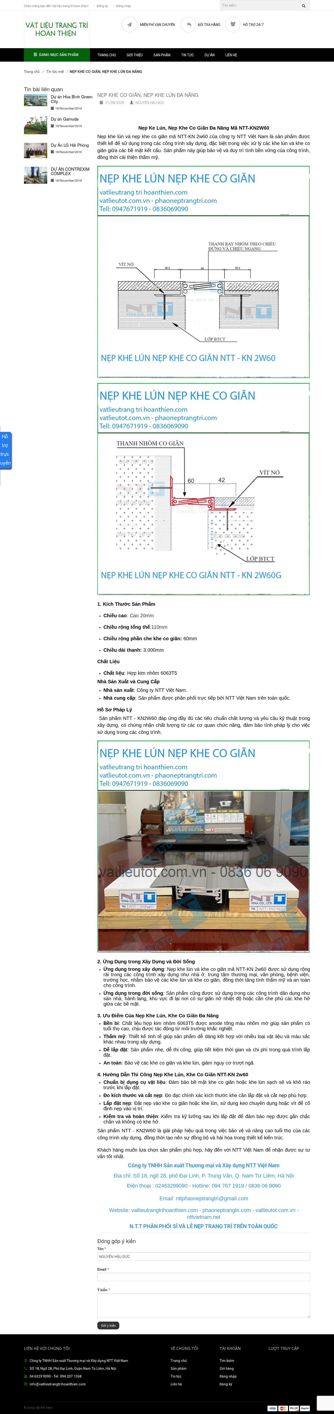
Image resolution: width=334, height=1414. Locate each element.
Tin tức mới (55, 71)
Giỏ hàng (227, 1368)
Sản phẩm (162, 55)
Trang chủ (179, 1361)
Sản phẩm (179, 1368)
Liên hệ (231, 55)
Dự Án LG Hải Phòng (70, 145)
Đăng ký (226, 1384)
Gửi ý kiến (108, 1325)
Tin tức (187, 55)
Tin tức (176, 1376)
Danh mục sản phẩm (58, 55)
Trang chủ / (34, 71)
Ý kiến (103, 1289)
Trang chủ (106, 55)
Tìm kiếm (227, 1361)
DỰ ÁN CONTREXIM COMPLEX (70, 171)
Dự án (210, 55)
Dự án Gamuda (64, 119)
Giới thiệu (135, 55)
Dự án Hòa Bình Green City (71, 98)
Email (102, 1269)
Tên (101, 1248)
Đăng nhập (228, 1376)
